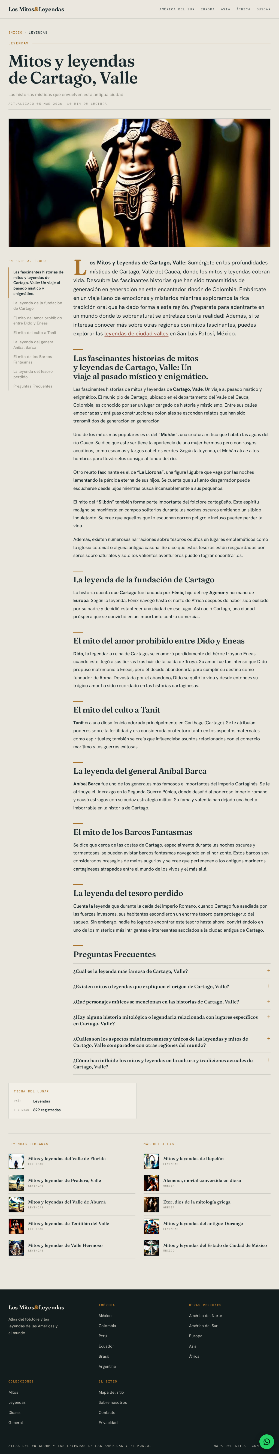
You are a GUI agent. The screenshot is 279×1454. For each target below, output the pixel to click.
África (243, 9)
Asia (225, 9)
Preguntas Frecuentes (32, 386)
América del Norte (205, 1315)
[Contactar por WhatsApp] (266, 1441)
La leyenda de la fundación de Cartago (37, 305)
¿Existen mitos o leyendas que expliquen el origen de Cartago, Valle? (151, 986)
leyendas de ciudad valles (136, 333)
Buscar (264, 9)
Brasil (104, 1356)
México (105, 1315)
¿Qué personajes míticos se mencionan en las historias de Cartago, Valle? (156, 1002)
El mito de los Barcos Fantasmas (32, 359)
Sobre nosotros (113, 1402)
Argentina (107, 1366)
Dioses (14, 1412)
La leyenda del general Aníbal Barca (33, 344)
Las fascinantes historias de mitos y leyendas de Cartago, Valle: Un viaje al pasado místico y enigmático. (38, 282)
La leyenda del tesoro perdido (33, 374)
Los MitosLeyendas (36, 9)
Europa (208, 9)
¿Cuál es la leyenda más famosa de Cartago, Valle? (130, 971)
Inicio (15, 32)
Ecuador (106, 1346)
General (15, 1422)
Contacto (107, 1412)
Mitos (13, 1392)
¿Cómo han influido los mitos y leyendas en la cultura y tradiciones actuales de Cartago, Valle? (163, 1063)
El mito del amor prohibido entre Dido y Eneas (37, 320)
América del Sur (177, 9)
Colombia (107, 1325)
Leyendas (38, 32)
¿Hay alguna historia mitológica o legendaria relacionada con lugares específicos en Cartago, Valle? (165, 1020)
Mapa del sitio (111, 1392)
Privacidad (108, 1422)
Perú (103, 1335)
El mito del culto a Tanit (34, 332)
